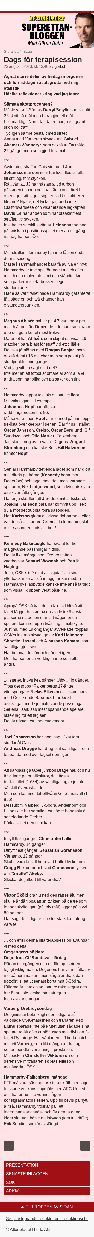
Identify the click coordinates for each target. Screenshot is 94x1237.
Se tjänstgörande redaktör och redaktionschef (48, 1218)
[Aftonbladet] (23, 6)
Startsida (11, 51)
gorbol (60, 66)
